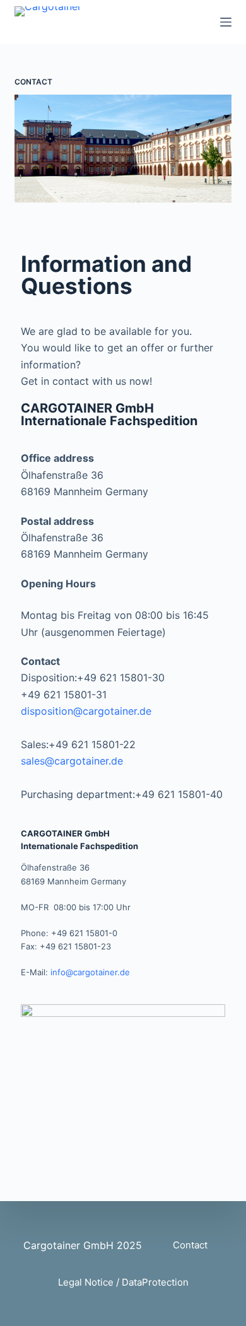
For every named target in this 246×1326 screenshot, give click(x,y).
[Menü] (225, 22)
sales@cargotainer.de (72, 760)
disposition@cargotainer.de (86, 711)
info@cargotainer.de (90, 972)
